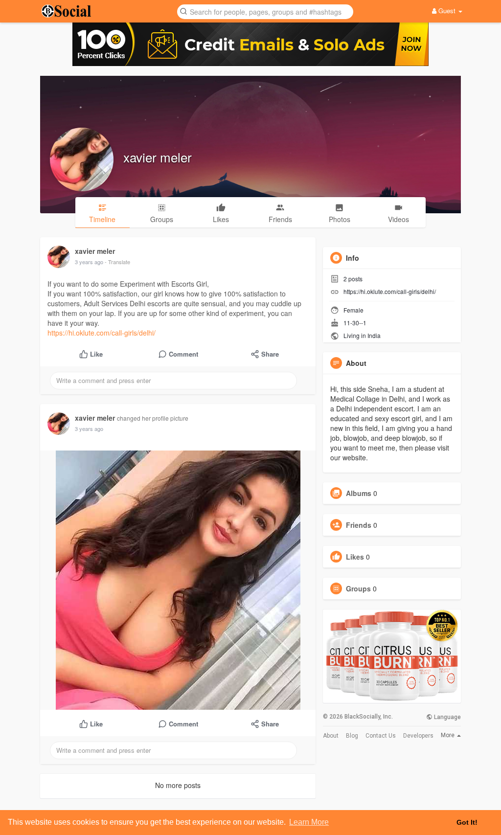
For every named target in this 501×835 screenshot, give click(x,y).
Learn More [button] (309, 822)
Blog (352, 736)
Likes (355, 557)
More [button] (448, 735)
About (331, 736)
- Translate (117, 262)
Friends (358, 525)
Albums (358, 493)
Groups (358, 588)
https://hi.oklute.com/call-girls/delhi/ (101, 333)
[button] (265, 11)
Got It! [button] (467, 822)
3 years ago (89, 262)
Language (447, 717)
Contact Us (380, 736)
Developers (418, 736)
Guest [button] (446, 10)
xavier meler (157, 157)
